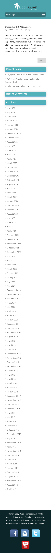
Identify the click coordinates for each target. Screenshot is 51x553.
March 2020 (12, 315)
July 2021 (11, 281)
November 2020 (14, 294)
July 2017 (11, 413)
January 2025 (12, 171)
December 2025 (14, 133)
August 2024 (12, 184)
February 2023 (13, 235)
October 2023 (13, 205)
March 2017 (12, 421)
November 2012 (14, 480)
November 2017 (14, 400)
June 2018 (11, 379)
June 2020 (11, 303)
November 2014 (14, 451)
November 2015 (14, 442)
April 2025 (11, 159)
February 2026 (13, 125)
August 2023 (12, 214)
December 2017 (14, 396)
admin (10, 29)
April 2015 (11, 447)
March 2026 (12, 120)
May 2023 (11, 226)
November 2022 (14, 243)
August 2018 (12, 370)
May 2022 (11, 260)
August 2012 (12, 485)
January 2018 (12, 391)
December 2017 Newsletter (18, 27)
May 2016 (11, 438)
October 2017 (13, 404)
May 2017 (11, 417)
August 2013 (12, 476)
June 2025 (11, 150)
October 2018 (13, 362)
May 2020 (11, 307)
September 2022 (14, 252)
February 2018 (13, 387)
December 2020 (14, 290)
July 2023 (11, 218)
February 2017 (13, 425)
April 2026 (11, 116)
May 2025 (11, 154)
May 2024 (11, 188)
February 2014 (13, 468)
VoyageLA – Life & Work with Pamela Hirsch (25, 74)
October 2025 (13, 137)
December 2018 (14, 353)
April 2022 (11, 264)
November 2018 (14, 358)
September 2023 (14, 209)
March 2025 (12, 163)
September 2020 (14, 298)
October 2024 (13, 180)
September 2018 (14, 366)
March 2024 (12, 197)
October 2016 (13, 430)
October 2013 (13, 472)
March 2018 (12, 383)
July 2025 (11, 146)
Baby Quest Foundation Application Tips (24, 86)
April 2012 (11, 489)
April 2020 (11, 311)
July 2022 (11, 256)
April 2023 (11, 231)
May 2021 (11, 286)
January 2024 (12, 201)
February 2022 (13, 273)
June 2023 (11, 222)
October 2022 (13, 247)
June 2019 (11, 345)
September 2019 (14, 332)
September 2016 (14, 434)
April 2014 (11, 459)
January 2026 (12, 129)
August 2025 (12, 142)
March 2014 (12, 463)
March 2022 (12, 269)
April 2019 (11, 349)
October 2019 (13, 328)
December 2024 (14, 175)
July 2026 (11, 108)
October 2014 (13, 455)
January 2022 (12, 277)
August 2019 (12, 336)
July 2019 (11, 341)
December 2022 (14, 239)
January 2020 (12, 319)
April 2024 (11, 192)
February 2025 (13, 167)
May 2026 (11, 112)
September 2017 (14, 408)
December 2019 (14, 324)
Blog (28, 29)
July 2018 (11, 375)
